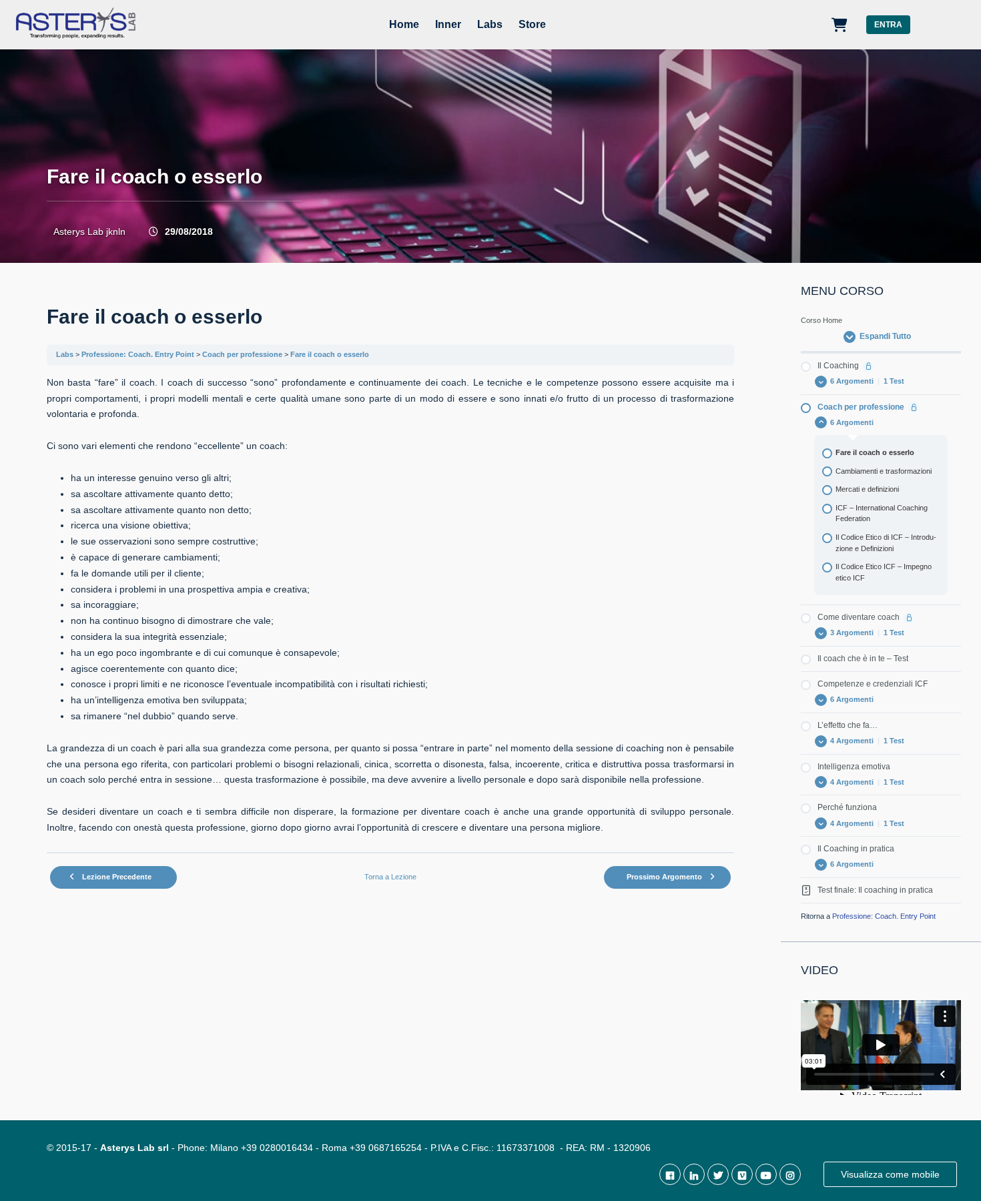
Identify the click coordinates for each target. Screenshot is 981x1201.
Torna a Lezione (390, 877)
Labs (490, 24)
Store (532, 24)
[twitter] (718, 1174)
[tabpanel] (390, 605)
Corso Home (821, 320)
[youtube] (766, 1174)
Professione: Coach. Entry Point (137, 354)
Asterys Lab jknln (89, 231)
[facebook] (670, 1174)
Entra (888, 24)
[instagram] (790, 1174)
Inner (448, 24)
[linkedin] (694, 1174)
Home (404, 24)
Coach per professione (242, 354)
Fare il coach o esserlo (329, 354)
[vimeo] (742, 1174)
